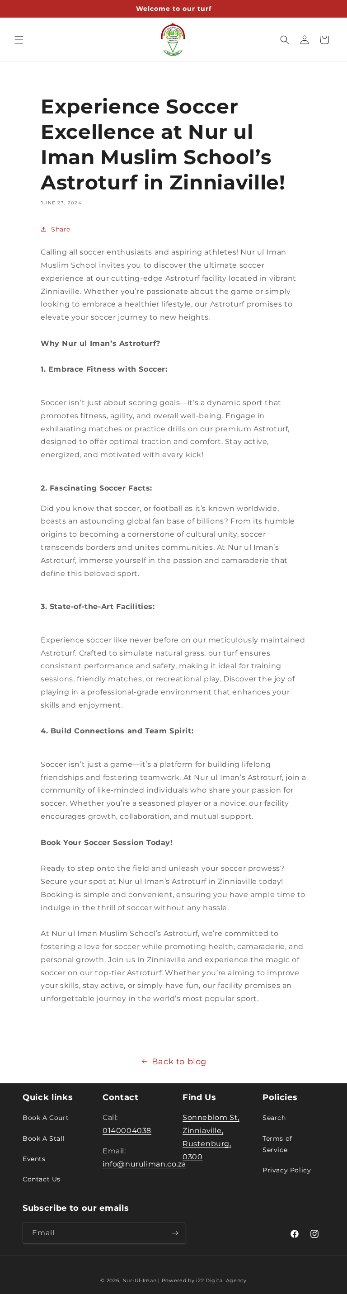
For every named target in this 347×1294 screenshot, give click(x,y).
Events (34, 1159)
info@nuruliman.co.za (144, 1164)
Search (274, 1118)
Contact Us (42, 1179)
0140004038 (127, 1130)
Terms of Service (277, 1144)
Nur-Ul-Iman (139, 1280)
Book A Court (46, 1118)
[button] (19, 40)
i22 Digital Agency (221, 1280)
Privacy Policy (287, 1170)
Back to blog (179, 1062)
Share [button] (60, 229)
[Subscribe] (175, 1233)
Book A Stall (44, 1138)
